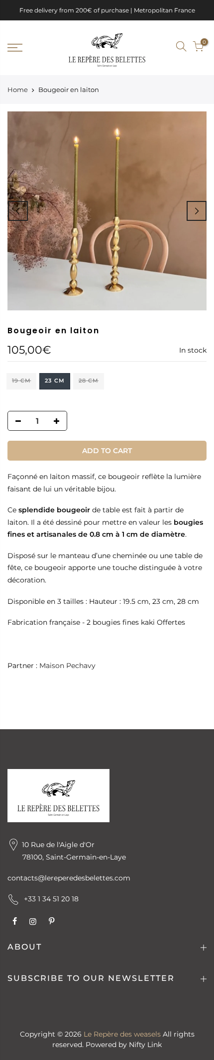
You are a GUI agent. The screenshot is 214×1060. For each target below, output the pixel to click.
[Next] (197, 211)
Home (17, 90)
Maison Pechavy (67, 666)
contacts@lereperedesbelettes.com (68, 877)
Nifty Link (145, 1044)
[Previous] (18, 211)
